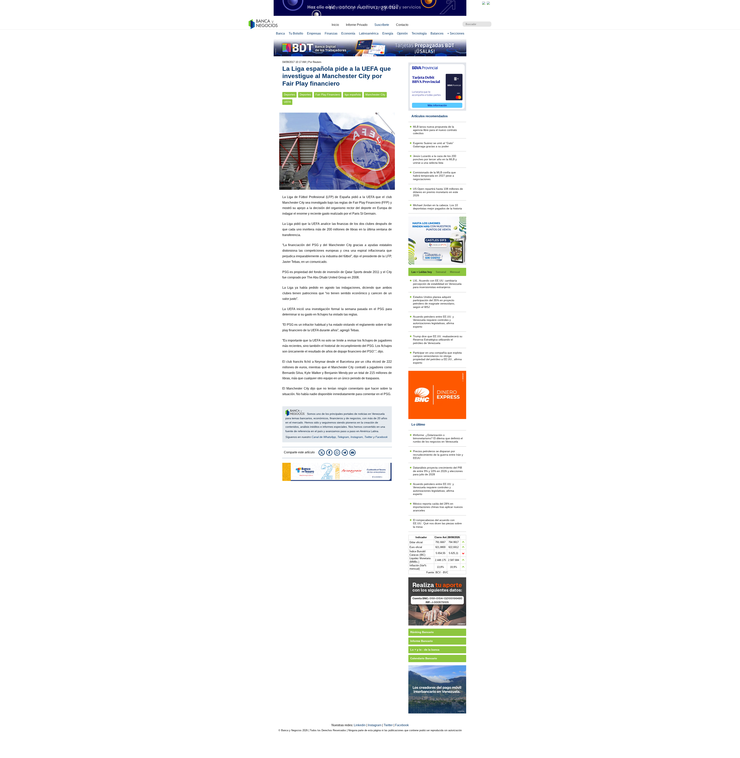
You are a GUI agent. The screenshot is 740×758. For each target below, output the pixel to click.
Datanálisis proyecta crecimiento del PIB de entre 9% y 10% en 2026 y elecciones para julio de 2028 (438, 471)
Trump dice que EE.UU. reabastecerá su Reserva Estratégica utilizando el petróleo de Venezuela (437, 340)
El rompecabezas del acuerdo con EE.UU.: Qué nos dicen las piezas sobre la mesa (437, 523)
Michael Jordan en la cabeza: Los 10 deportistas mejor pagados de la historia (437, 207)
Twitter (368, 436)
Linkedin (360, 725)
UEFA (287, 101)
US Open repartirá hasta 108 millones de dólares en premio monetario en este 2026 (438, 192)
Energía (387, 33)
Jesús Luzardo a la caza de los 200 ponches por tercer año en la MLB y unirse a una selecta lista (435, 159)
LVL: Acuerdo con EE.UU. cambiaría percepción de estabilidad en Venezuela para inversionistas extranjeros (437, 284)
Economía (348, 33)
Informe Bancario (421, 640)
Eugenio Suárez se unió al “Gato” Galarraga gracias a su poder (433, 145)
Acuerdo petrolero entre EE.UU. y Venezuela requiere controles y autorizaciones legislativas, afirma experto (433, 321)
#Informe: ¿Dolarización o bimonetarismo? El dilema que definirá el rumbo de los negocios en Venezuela (438, 438)
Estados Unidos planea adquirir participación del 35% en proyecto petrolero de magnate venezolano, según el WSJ (434, 302)
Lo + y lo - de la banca (424, 649)
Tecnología (419, 33)
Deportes (289, 94)
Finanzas (331, 33)
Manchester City (375, 94)
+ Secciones (455, 33)
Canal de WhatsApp (324, 436)
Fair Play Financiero (327, 94)
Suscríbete (381, 24)
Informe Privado (356, 24)
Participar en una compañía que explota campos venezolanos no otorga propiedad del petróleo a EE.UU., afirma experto (437, 357)
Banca (280, 33)
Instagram (357, 436)
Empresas (314, 33)
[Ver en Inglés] (483, 3)
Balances (437, 33)
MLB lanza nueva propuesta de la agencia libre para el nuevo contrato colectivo (435, 130)
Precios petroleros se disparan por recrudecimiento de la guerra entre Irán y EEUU (438, 455)
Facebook (381, 436)
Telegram (343, 436)
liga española (353, 94)
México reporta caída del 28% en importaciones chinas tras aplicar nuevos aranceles (438, 507)
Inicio (335, 24)
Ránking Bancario (422, 632)
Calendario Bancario (423, 658)
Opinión (402, 33)
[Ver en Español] (488, 3)
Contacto (402, 24)
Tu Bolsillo (296, 33)
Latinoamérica (368, 33)
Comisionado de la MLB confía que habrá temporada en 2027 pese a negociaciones (434, 176)
